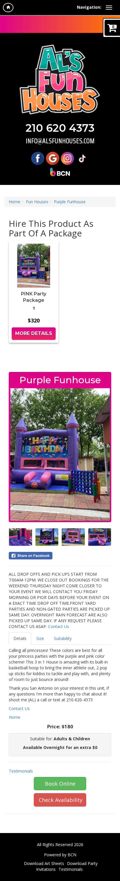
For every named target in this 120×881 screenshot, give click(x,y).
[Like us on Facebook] (37, 157)
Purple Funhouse (70, 201)
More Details (33, 333)
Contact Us (58, 626)
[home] (8, 7)
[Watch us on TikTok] (82, 157)
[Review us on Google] (52, 157)
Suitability (63, 638)
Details (20, 638)
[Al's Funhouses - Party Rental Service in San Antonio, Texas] (60, 79)
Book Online (60, 783)
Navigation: (89, 7)
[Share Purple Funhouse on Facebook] (60, 555)
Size (40, 638)
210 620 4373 (60, 128)
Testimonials (21, 771)
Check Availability (60, 799)
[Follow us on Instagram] (67, 157)
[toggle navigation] (109, 8)
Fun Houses (37, 201)
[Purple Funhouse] (60, 454)
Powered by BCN (60, 854)
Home (14, 201)
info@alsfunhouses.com (60, 141)
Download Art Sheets (44, 863)
